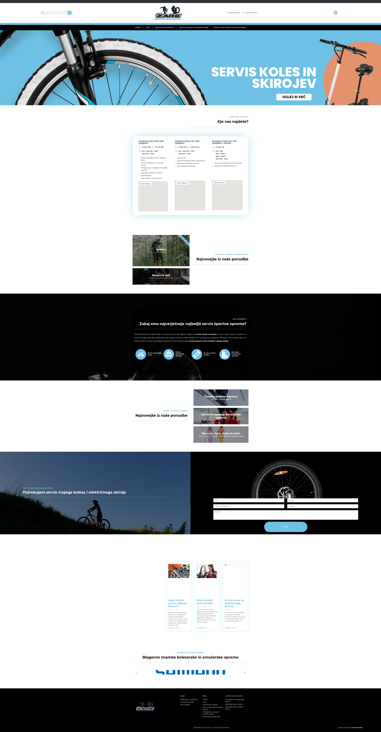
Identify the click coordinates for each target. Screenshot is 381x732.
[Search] (70, 13)
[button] (2, 68)
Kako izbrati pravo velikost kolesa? (177, 603)
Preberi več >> (174, 628)
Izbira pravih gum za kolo (205, 602)
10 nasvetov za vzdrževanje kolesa (234, 603)
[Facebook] (335, 12)
